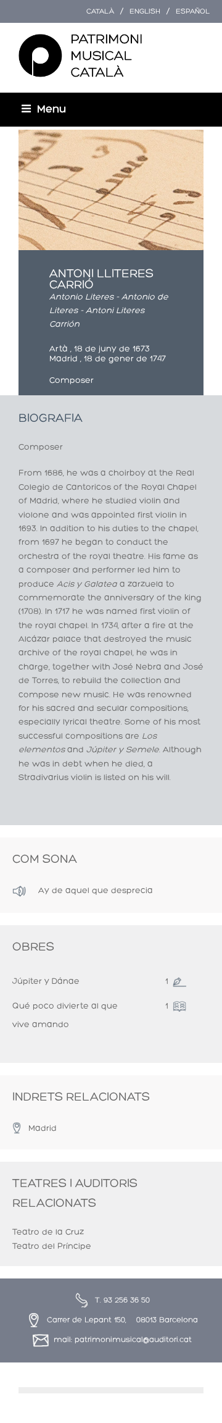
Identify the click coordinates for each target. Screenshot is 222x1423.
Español (193, 11)
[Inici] (80, 56)
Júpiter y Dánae (46, 981)
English (145, 11)
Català (100, 11)
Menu (51, 109)
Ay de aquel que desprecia (95, 891)
